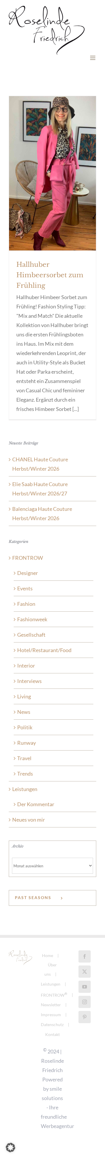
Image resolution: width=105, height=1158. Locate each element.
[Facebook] (84, 956)
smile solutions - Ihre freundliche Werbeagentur (57, 1107)
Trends (25, 773)
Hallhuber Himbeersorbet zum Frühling (49, 275)
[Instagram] (84, 1002)
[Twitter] (84, 971)
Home (47, 955)
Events (25, 588)
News (23, 712)
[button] (10, 1147)
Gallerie (52, 163)
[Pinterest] (84, 1017)
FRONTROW (27, 558)
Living (24, 696)
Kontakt (52, 1034)
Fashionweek (32, 619)
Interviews (29, 681)
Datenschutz (52, 1024)
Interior (26, 665)
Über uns (50, 969)
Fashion (26, 604)
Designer (27, 573)
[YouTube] (84, 987)
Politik (24, 727)
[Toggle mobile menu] (93, 58)
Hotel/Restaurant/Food (44, 650)
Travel (24, 758)
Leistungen (24, 789)
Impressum (51, 1014)
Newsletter (51, 1004)
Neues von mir (28, 819)
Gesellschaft (31, 634)
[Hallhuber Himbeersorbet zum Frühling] (52, 173)
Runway (26, 742)
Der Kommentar (35, 804)
